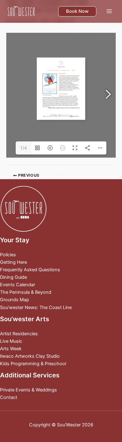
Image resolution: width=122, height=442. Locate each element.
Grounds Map (14, 299)
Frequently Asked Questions (30, 270)
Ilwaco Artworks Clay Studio (30, 356)
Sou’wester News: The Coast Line (36, 307)
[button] (77, 11)
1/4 (23, 147)
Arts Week (11, 348)
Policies (8, 255)
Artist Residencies (19, 333)
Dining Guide (13, 277)
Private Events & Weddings (28, 390)
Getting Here (13, 262)
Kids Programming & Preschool (33, 363)
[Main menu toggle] (109, 11)
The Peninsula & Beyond (25, 292)
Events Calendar (17, 284)
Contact (8, 397)
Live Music (11, 341)
